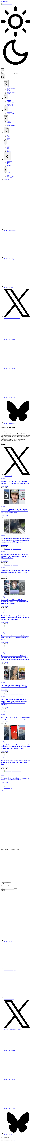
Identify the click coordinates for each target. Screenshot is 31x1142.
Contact (8, 173)
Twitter (8, 150)
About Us (9, 172)
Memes (5, 116)
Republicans (9, 114)
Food (8, 135)
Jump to (2, 849)
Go (18, 849)
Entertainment (7, 153)
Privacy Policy (10, 176)
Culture (5, 95)
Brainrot (9, 122)
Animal (8, 121)
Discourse (9, 100)
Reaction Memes (11, 125)
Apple (8, 146)
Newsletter (6, 179)
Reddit (8, 147)
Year (12, 849)
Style (8, 139)
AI (7, 144)
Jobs (8, 175)
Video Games (10, 105)
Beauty (8, 133)
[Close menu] (1, 72)
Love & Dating (10, 102)
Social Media (10, 104)
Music (8, 163)
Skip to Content (4, 1)
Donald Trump (10, 113)
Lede (14, 1140)
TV (7, 166)
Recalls (8, 93)
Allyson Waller (4, 486)
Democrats (9, 112)
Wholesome (9, 126)
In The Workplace (11, 88)
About (5, 168)
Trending (6, 81)
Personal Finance (11, 92)
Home (8, 138)
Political (8, 124)
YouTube (9, 151)
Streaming (9, 165)
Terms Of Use (10, 178)
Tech (5, 140)
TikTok (8, 148)
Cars (8, 86)
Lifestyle (6, 128)
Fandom (9, 101)
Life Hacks (9, 90)
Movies (8, 162)
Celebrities (9, 161)
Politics (5, 107)
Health (8, 136)
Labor (8, 89)
